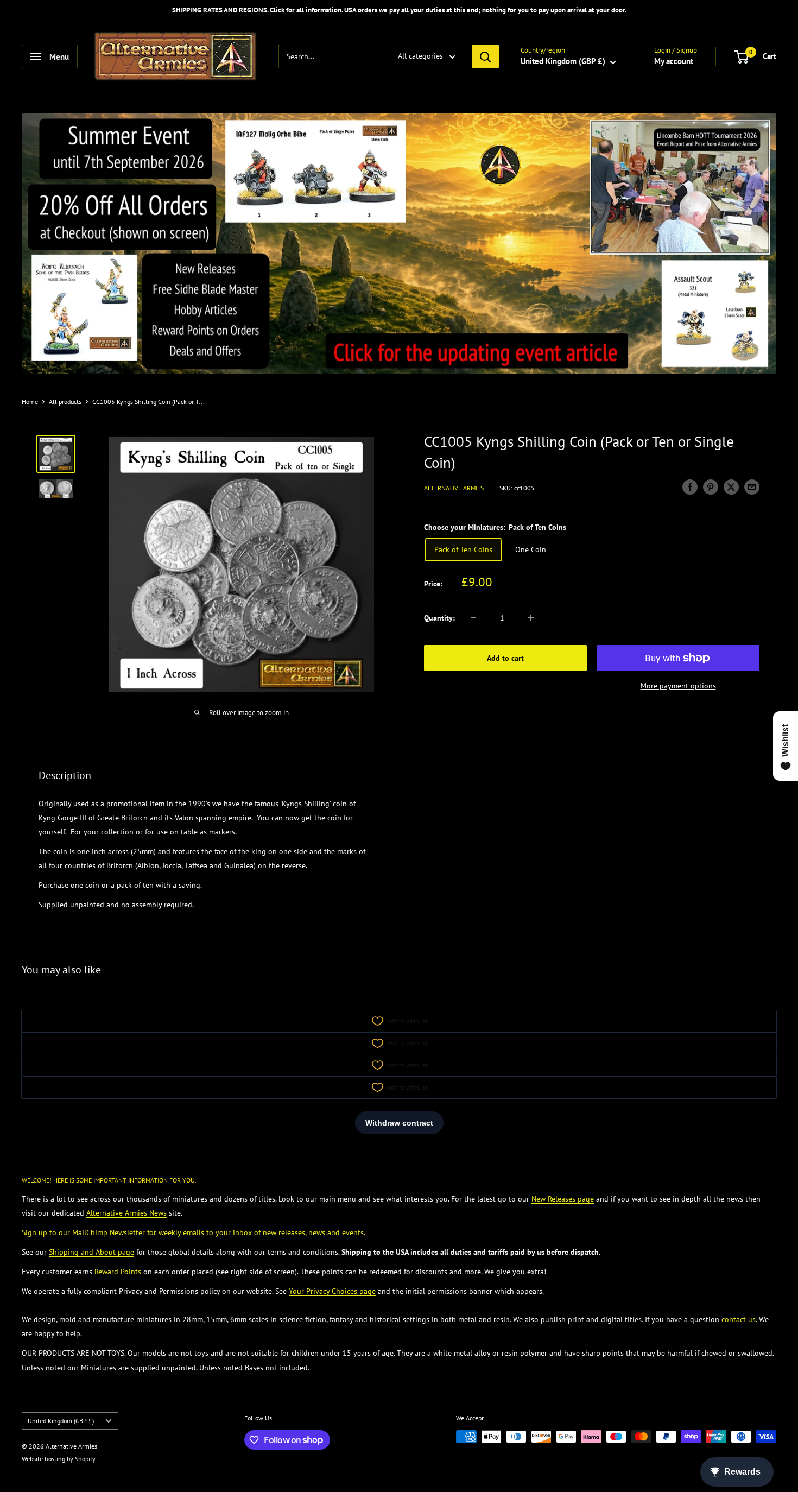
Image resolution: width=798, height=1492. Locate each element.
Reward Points (117, 1271)
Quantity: (439, 618)
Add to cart (505, 658)
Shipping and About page (91, 1252)
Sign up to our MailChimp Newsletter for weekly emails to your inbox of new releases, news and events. (193, 1232)
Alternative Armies (454, 488)
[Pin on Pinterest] (710, 487)
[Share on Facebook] (690, 487)
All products (65, 401)
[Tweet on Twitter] (731, 487)
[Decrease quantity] (473, 617)
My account (673, 61)
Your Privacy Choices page (332, 1291)
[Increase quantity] (531, 617)
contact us (738, 1319)
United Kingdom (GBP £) (61, 1421)
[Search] (485, 56)
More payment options (678, 686)
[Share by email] (751, 487)
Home (30, 401)
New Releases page (562, 1199)
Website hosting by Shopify (59, 1459)
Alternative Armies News (126, 1213)
